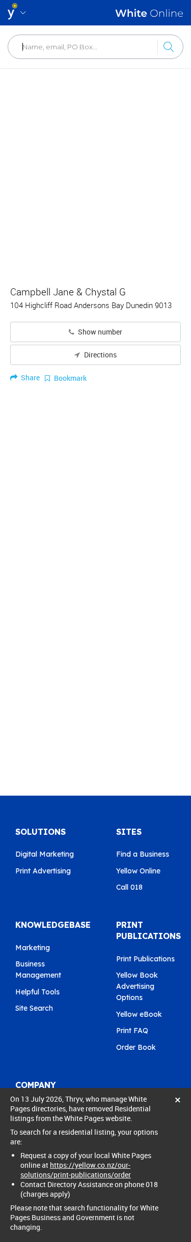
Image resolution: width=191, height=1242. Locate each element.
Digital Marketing (44, 854)
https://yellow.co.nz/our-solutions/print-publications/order (75, 1169)
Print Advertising (43, 870)
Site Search (34, 1008)
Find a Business (142, 854)
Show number (99, 332)
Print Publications (145, 958)
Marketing (32, 947)
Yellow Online (138, 870)
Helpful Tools (37, 991)
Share (29, 377)
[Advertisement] (95, 171)
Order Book (136, 1047)
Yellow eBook (139, 1014)
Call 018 (129, 887)
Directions (100, 354)
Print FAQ (132, 1030)
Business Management (38, 969)
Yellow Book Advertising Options (137, 986)
